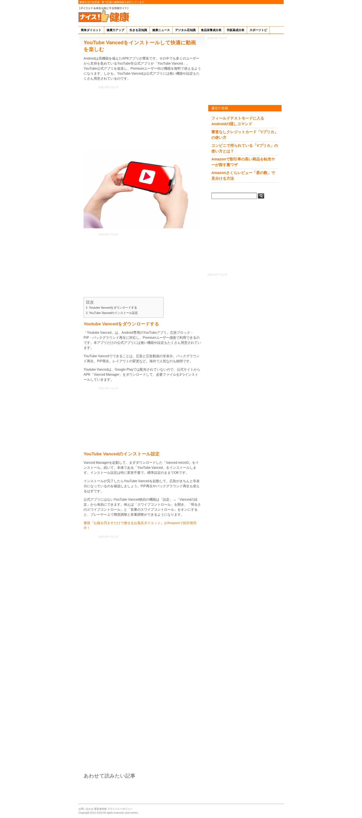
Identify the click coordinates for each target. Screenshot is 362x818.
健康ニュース (161, 30)
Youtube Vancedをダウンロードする (113, 307)
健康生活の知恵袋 (89, 2)
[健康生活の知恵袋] (104, 14)
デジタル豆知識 (185, 30)
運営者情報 (100, 809)
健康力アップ (115, 30)
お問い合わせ (85, 809)
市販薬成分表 (235, 30)
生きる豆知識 (138, 30)
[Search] (261, 196)
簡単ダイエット (91, 30)
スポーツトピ (258, 30)
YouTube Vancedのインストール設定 (113, 312)
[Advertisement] (207, 14)
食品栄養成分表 (211, 30)
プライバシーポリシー (119, 809)
